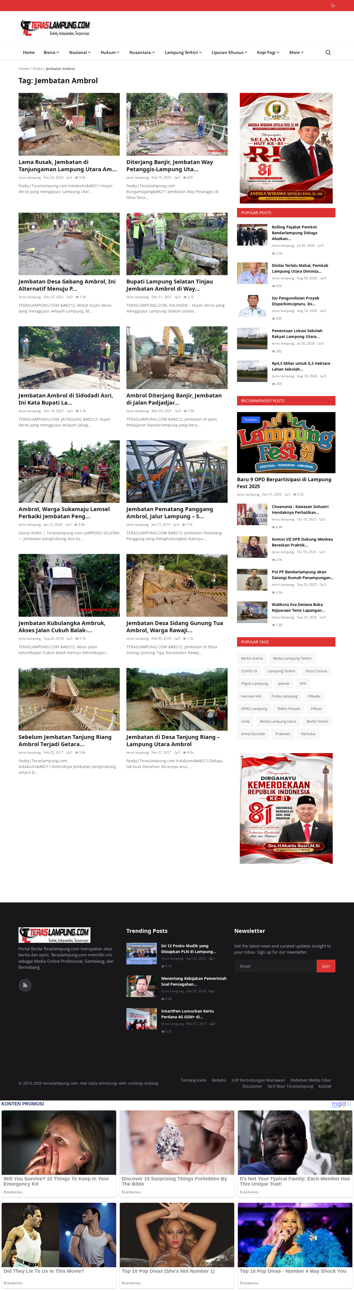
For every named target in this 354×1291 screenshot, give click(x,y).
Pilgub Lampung (254, 683)
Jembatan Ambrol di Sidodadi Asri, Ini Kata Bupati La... (66, 399)
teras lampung (30, 177)
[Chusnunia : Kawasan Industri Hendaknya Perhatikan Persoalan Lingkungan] (252, 514)
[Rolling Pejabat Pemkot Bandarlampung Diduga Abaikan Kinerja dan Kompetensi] (252, 235)
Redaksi (219, 1080)
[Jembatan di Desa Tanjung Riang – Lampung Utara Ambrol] (177, 699)
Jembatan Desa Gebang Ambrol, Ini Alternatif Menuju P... (67, 285)
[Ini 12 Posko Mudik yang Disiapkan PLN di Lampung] (141, 953)
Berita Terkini (317, 721)
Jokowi (283, 683)
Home (29, 52)
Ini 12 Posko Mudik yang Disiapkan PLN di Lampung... (188, 948)
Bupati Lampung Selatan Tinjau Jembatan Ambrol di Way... (169, 285)
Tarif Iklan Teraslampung (290, 1086)
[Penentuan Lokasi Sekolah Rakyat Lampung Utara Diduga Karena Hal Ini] (252, 338)
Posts (37, 68)
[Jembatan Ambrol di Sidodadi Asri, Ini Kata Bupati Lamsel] (69, 357)
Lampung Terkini (181, 52)
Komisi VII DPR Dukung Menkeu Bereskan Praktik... (302, 542)
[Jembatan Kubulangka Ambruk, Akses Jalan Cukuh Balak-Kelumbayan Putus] (69, 585)
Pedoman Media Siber (310, 1080)
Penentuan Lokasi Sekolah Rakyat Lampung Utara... (297, 333)
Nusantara (140, 52)
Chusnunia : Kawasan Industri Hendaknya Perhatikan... (300, 509)
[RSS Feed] (25, 985)
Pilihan (316, 708)
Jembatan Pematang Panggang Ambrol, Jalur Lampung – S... (169, 513)
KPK (303, 683)
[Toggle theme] (333, 5)
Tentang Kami (194, 1080)
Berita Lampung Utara (278, 721)
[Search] (328, 52)
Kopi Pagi (266, 52)
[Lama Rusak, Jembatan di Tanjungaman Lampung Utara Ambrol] (69, 124)
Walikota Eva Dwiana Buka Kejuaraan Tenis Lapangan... (298, 607)
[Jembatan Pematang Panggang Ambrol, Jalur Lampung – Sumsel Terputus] (177, 471)
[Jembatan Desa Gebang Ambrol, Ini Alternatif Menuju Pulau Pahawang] (69, 244)
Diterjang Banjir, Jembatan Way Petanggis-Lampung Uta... (169, 165)
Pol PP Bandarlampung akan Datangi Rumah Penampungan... (303, 574)
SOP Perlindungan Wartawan (258, 1080)
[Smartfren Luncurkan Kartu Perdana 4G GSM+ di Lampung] (141, 1019)
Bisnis (49, 52)
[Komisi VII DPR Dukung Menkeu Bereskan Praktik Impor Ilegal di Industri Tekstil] (252, 547)
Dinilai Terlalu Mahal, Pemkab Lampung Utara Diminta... (300, 268)
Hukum (108, 52)
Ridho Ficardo (289, 708)
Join (326, 966)
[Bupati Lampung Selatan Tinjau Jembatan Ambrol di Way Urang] (177, 244)
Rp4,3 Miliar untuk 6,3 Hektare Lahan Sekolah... (301, 366)
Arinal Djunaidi (253, 733)
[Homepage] (56, 28)
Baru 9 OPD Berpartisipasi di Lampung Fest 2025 (284, 483)
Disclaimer (252, 1086)
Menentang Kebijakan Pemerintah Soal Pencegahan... (194, 981)
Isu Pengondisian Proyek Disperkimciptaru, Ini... (295, 300)
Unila (245, 721)
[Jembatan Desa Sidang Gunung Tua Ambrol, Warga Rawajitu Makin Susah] (177, 585)
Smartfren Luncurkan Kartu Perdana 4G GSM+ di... (187, 1013)
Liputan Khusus (227, 52)
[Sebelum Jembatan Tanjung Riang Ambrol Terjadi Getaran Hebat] (69, 699)
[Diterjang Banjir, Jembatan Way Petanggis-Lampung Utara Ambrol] (177, 124)
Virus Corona (316, 670)
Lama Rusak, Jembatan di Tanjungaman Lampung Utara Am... (68, 165)
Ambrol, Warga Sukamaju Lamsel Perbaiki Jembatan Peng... (64, 513)
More (294, 52)
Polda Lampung (285, 696)
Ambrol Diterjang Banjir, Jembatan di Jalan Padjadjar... (174, 399)
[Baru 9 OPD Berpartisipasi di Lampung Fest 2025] (286, 442)
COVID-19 (249, 670)
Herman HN (251, 696)
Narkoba (308, 733)
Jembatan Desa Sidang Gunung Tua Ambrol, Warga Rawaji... (174, 627)
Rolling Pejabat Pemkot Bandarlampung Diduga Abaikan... (294, 232)
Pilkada (314, 696)
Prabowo (282, 733)
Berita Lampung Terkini (292, 658)
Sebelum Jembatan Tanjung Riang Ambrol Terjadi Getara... (65, 740)
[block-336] (286, 148)
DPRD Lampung (254, 708)
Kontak (325, 1086)
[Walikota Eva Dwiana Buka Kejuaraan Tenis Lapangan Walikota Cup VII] (252, 612)
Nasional (78, 52)
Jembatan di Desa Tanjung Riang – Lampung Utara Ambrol (173, 740)
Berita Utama (252, 658)
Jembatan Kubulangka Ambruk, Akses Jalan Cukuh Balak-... (62, 627)
